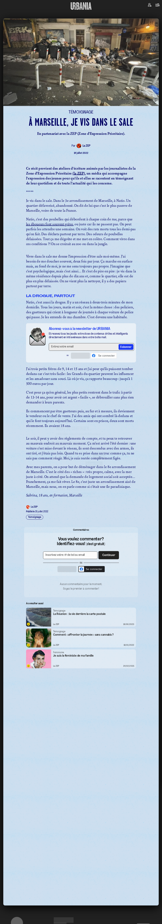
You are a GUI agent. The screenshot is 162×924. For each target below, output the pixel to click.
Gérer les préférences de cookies (81, 500)
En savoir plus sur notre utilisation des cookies (81, 505)
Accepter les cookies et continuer (81, 493)
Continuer (104, 455)
